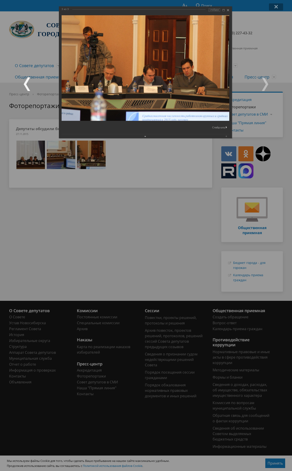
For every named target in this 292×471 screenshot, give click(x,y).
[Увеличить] (223, 10)
